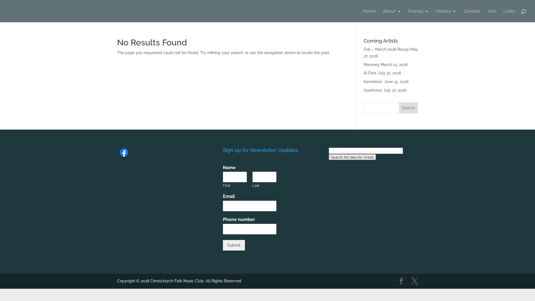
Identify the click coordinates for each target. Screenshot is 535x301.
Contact (472, 11)
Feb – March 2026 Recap (386, 49)
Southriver (373, 90)
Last (255, 185)
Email (230, 196)
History (443, 11)
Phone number (240, 219)
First (226, 185)
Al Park (370, 73)
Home (369, 11)
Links (509, 11)
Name (230, 167)
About (389, 11)
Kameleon (373, 81)
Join (492, 11)
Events (415, 11)
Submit (233, 245)
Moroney (372, 64)
